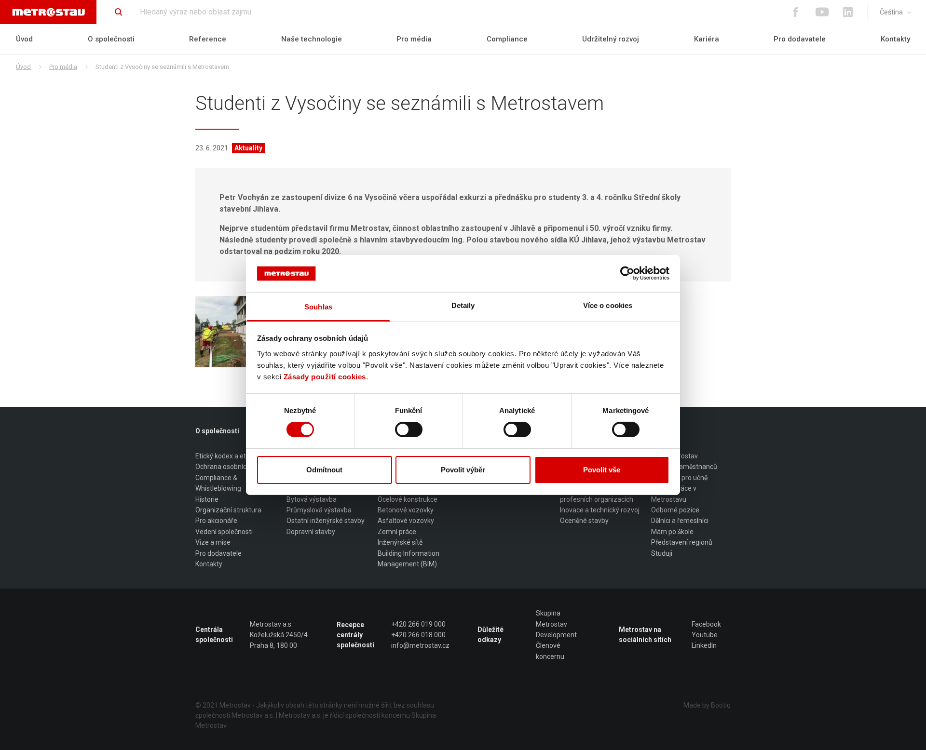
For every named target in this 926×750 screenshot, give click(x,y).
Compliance (507, 39)
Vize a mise (213, 542)
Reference (207, 39)
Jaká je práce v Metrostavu (673, 493)
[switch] (408, 429)
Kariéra (706, 39)
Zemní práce (397, 532)
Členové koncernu (550, 651)
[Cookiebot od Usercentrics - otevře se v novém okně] (627, 273)
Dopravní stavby (310, 532)
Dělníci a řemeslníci (679, 520)
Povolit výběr (463, 470)
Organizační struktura (228, 510)
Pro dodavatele (800, 39)
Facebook (706, 624)
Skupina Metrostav (551, 618)
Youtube (705, 635)
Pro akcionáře (216, 520)
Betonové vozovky (406, 510)
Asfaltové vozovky (406, 520)
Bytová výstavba (311, 499)
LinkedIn (704, 645)
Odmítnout (324, 470)
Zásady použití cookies (325, 377)
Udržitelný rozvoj (610, 39)
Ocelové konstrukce (407, 499)
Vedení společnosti (224, 532)
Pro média (414, 39)
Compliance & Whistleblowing (218, 483)
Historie (206, 499)
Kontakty (895, 39)
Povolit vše (601, 470)
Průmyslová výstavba (319, 510)
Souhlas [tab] (318, 307)
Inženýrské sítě (400, 542)
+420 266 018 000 (418, 635)
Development (556, 635)
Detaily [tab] (463, 305)
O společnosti (111, 39)
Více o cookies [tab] (607, 305)
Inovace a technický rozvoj (600, 510)
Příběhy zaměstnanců (684, 466)
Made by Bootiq (707, 705)
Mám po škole (672, 532)
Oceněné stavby (584, 520)
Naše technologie (311, 39)
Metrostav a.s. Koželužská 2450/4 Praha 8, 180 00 (279, 635)
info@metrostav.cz (420, 645)
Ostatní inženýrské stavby (325, 520)
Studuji (661, 553)
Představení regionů (681, 542)
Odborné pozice (675, 510)
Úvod (24, 39)
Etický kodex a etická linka (234, 456)
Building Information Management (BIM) (408, 558)
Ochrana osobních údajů (232, 466)
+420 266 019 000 (418, 624)
